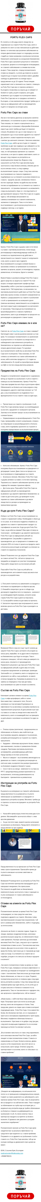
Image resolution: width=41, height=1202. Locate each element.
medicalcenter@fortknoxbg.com (12, 1153)
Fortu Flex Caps (6, 143)
